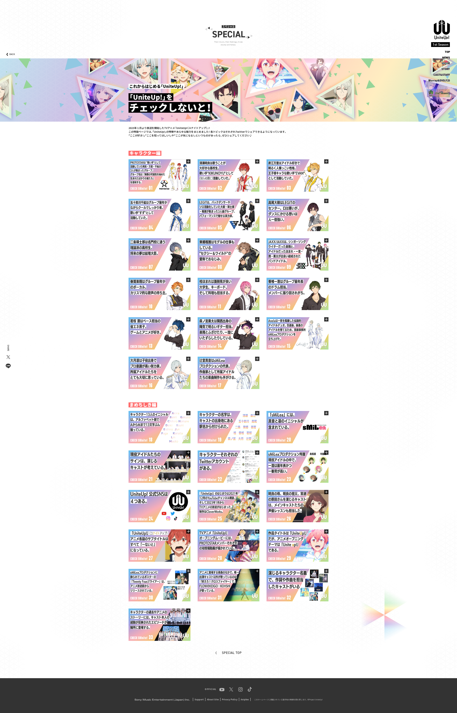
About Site (213, 699)
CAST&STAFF (441, 75)
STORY (445, 69)
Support (199, 699)
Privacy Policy (229, 699)
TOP (447, 52)
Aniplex (245, 699)
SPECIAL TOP (232, 653)
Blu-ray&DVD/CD (439, 80)
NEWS (446, 57)
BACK (12, 54)
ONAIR (446, 63)
